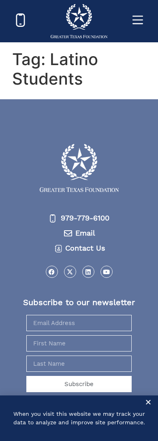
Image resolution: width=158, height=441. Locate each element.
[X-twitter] (70, 272)
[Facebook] (52, 272)
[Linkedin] (88, 272)
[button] (148, 402)
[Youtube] (106, 272)
